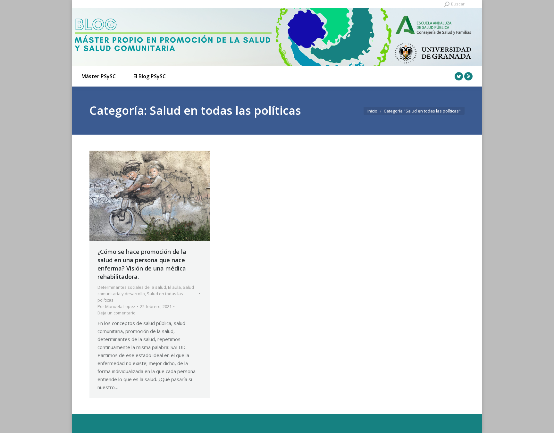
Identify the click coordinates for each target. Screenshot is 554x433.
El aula (174, 287)
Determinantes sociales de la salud (131, 287)
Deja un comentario (116, 313)
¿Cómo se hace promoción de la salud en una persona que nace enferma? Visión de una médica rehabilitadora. (141, 264)
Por (116, 306)
